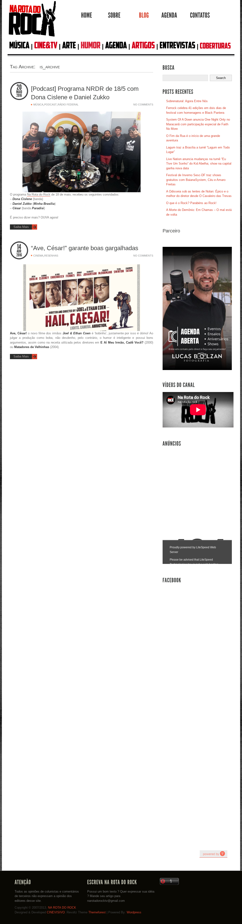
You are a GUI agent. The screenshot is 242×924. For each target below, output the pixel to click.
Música (38, 104)
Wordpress (134, 912)
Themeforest (97, 912)
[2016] (19, 95)
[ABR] (19, 251)
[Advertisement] (198, 484)
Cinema (38, 255)
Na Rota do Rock (38, 194)
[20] (19, 87)
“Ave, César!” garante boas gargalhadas (84, 248)
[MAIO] (19, 92)
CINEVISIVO (56, 912)
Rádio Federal (68, 104)
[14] (19, 246)
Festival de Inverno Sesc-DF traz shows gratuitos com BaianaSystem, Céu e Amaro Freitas (195, 179)
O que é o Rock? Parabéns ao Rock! (191, 203)
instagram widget (213, 854)
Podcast (50, 104)
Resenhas (51, 255)
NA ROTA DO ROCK (62, 907)
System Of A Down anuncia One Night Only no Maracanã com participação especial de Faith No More (198, 124)
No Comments (143, 104)
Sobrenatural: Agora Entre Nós (187, 101)
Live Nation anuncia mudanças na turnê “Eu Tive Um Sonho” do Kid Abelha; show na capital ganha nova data (198, 163)
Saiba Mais (21, 227)
